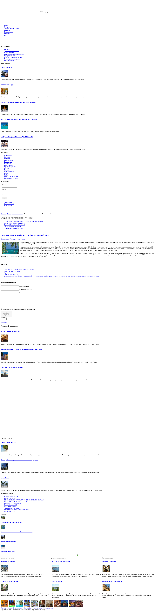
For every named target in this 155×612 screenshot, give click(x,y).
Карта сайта (27, 608)
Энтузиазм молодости (11, 274)
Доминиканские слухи (8, 551)
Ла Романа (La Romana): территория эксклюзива (19, 269)
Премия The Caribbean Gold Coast (14, 225)
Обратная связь (37, 608)
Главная (3, 214)
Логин (4, 185)
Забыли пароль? (9, 202)
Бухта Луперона (57, 581)
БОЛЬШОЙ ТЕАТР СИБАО (10, 331)
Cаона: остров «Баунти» (9, 442)
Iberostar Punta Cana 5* (11, 497)
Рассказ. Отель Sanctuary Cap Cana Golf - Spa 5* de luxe (19, 119)
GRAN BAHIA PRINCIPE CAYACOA (16, 501)
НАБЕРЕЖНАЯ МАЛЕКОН (61, 561)
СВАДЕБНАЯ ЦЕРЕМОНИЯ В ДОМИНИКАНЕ (17, 137)
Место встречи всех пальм (12, 271)
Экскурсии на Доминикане (12, 226)
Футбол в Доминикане (8, 561)
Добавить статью (18, 608)
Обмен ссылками (48, 608)
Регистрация (8, 205)
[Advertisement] (77, 41)
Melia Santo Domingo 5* (11, 506)
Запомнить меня (7, 195)
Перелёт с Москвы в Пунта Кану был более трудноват (18, 102)
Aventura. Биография (109, 561)
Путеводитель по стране (17, 239)
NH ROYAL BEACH (10, 511)
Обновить (4, 317)
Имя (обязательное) (25, 286)
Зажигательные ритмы (8, 541)
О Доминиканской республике (13, 228)
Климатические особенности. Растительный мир (25, 235)
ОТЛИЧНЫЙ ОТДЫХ (8, 67)
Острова (9, 608)
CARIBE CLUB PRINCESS (12, 503)
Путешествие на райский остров (11, 522)
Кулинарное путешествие (12, 273)
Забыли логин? (9, 204)
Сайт (20, 293)
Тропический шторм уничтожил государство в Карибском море (23, 221)
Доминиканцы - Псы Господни (112, 581)
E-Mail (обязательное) (25, 289)
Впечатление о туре (7, 84)
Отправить (4, 322)
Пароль (4, 189)
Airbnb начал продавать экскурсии (14, 223)
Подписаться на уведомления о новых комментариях (19, 309)
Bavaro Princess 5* (9, 498)
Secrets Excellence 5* (10, 505)
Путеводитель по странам (15, 214)
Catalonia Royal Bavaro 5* (12, 508)
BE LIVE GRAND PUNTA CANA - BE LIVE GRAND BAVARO (24, 500)
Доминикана (5, 239)
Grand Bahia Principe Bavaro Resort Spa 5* (16, 509)
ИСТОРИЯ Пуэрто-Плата (9, 581)
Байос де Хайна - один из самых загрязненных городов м (19, 460)
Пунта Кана (5, 478)
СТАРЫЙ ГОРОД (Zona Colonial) (12, 367)
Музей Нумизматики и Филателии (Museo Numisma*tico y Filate (21, 349)
